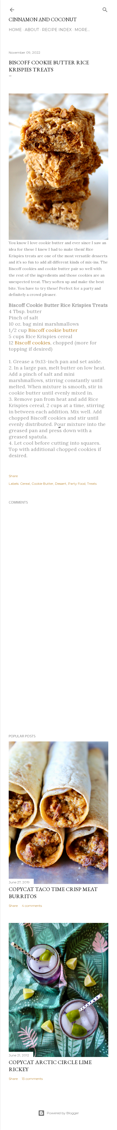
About (32, 29)
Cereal (25, 483)
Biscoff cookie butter (53, 330)
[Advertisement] (58, 683)
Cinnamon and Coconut (42, 19)
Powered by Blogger (63, 1113)
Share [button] (13, 476)
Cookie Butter (42, 483)
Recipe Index (57, 29)
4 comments (32, 906)
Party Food (76, 483)
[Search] (105, 8)
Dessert (60, 483)
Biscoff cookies (32, 343)
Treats (92, 483)
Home (15, 29)
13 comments (32, 1079)
